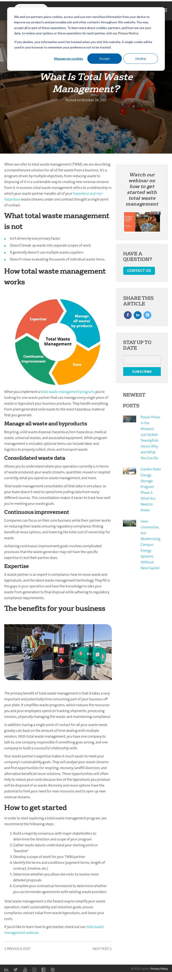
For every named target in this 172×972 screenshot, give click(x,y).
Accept (104, 58)
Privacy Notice (128, 33)
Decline (140, 58)
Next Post (101, 948)
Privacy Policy (159, 968)
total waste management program (67, 391)
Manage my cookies (68, 58)
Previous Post (18, 948)
